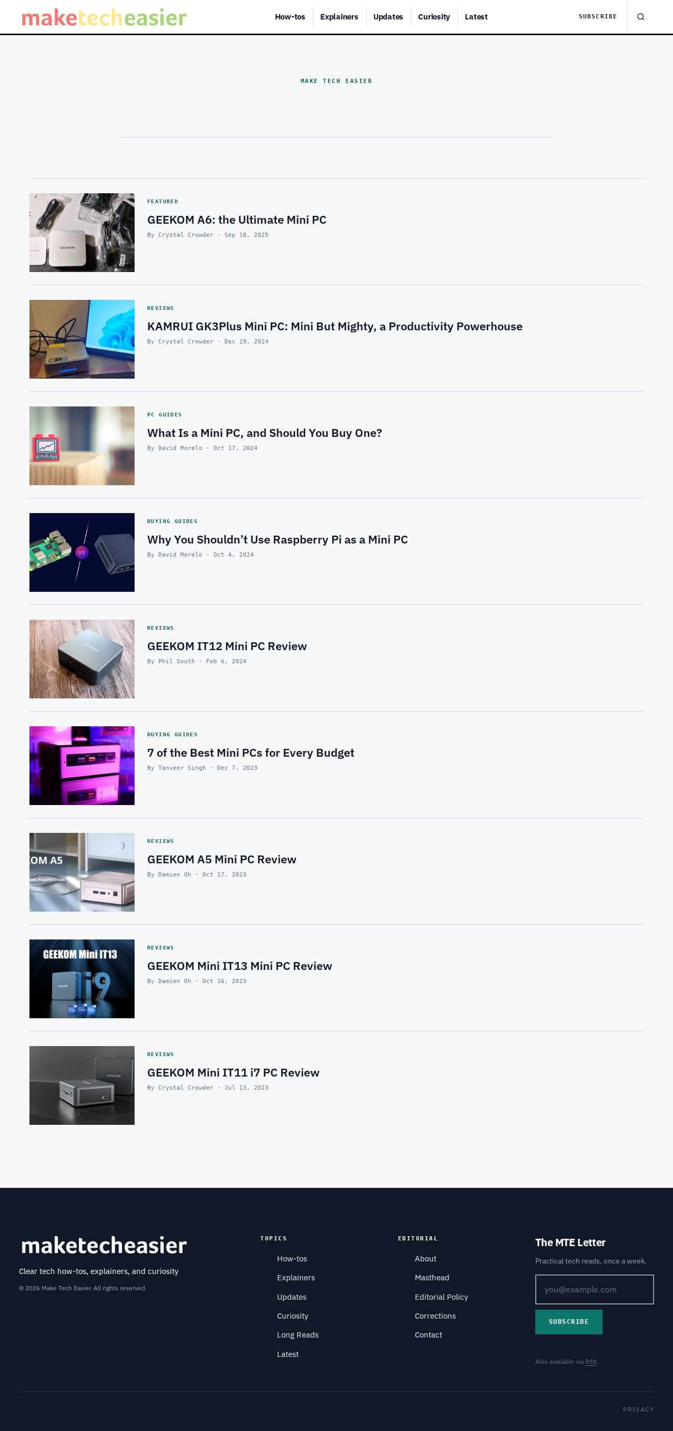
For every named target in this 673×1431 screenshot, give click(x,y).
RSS (591, 1361)
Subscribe (598, 16)
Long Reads (298, 1335)
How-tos (290, 17)
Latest (476, 17)
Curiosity (434, 17)
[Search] (640, 17)
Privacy (638, 1409)
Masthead (432, 1277)
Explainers (339, 17)
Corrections (435, 1316)
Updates (388, 17)
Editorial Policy (441, 1297)
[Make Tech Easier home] (106, 17)
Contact (428, 1335)
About (425, 1258)
